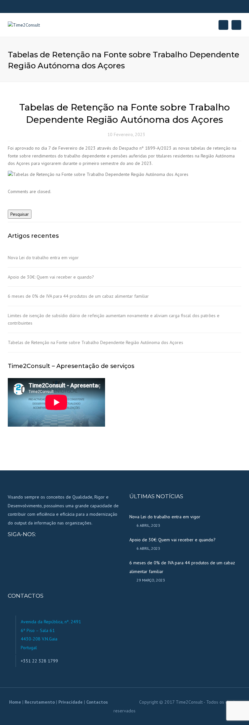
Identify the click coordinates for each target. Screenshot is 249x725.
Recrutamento (40, 702)
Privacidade (70, 702)
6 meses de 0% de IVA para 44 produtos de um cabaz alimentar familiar (78, 296)
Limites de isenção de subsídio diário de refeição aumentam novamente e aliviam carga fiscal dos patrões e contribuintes (113, 319)
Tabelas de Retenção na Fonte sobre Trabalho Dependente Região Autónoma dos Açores (95, 342)
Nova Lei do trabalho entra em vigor (43, 257)
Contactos (97, 702)
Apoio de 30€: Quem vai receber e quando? (51, 277)
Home (15, 702)
